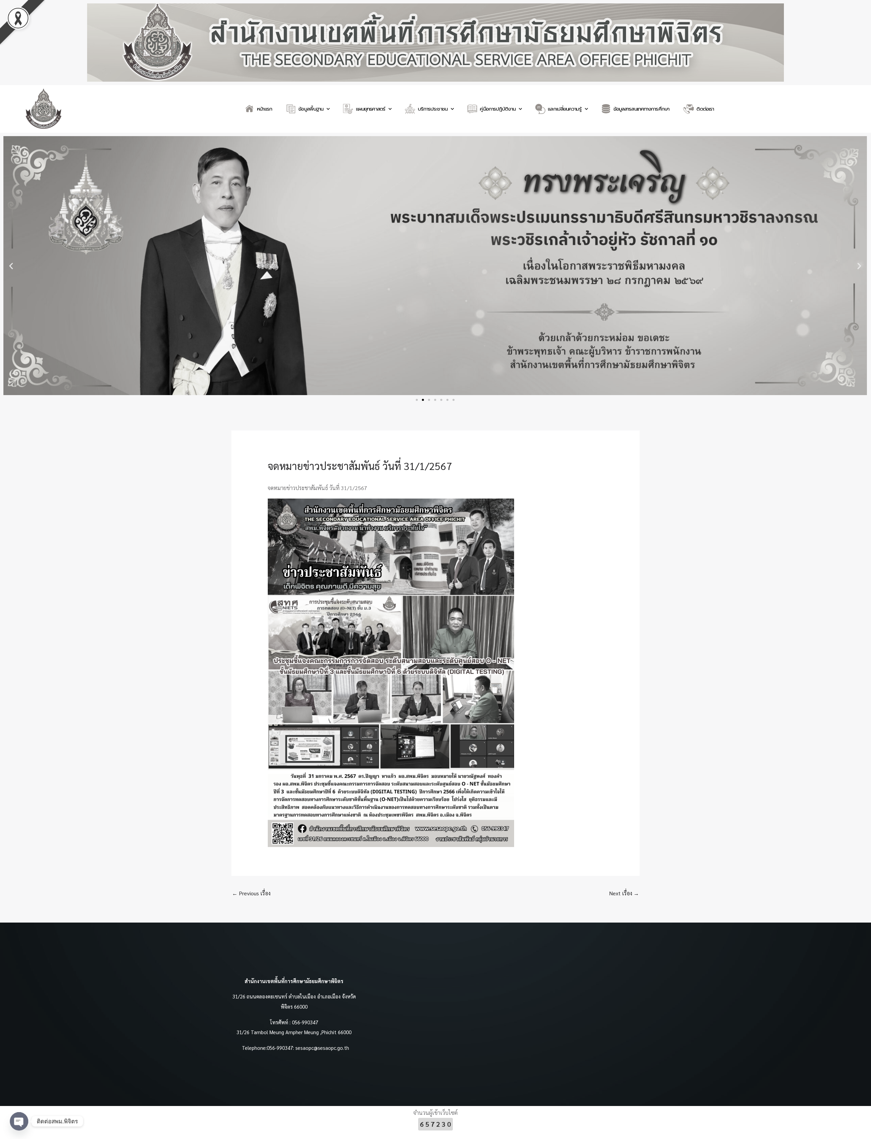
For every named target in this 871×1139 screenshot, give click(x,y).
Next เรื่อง (624, 893)
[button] (11, 265)
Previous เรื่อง (251, 893)
